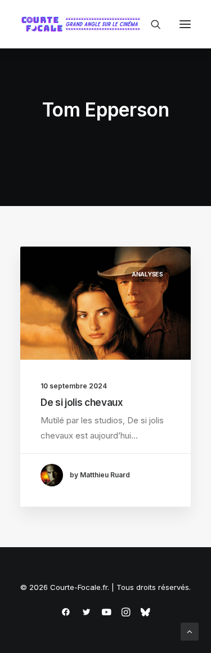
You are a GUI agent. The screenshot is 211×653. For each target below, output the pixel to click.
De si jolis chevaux (82, 402)
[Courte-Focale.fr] (83, 24)
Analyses (147, 274)
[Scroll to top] (190, 630)
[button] (185, 24)
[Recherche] (151, 24)
